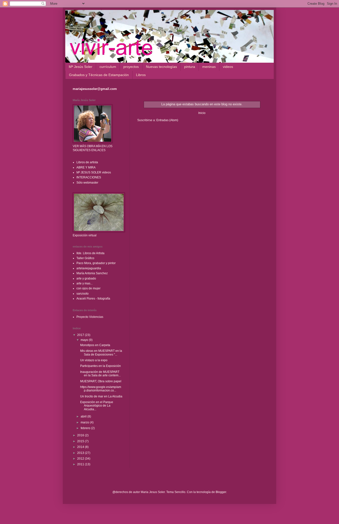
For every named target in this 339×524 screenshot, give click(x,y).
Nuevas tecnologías (161, 67)
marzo (85, 422)
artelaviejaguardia (88, 268)
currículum (108, 67)
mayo (85, 340)
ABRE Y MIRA (86, 167)
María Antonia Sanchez (92, 273)
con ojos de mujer (88, 288)
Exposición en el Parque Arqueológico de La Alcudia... (96, 405)
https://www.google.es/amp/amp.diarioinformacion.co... (100, 388)
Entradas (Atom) (167, 120)
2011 (81, 464)
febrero (86, 428)
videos (228, 67)
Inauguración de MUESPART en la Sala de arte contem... (100, 373)
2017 (81, 335)
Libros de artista (87, 162)
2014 (81, 447)
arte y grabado (86, 278)
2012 (81, 458)
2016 (81, 435)
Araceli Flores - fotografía (93, 298)
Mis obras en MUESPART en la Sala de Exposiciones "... (101, 352)
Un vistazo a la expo (93, 360)
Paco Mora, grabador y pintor (96, 263)
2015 (81, 441)
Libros (141, 75)
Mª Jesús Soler (80, 67)
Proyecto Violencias (89, 317)
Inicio (201, 113)
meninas (209, 67)
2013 (81, 453)
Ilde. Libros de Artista (90, 253)
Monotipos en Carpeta (95, 345)
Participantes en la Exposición (100, 366)
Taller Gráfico (85, 258)
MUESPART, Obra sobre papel (100, 381)
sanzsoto (82, 293)
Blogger (221, 492)
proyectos (131, 67)
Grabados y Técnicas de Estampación (99, 75)
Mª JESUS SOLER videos (93, 172)
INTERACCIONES (88, 177)
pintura (189, 67)
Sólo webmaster (87, 182)
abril (84, 416)
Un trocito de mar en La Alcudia (101, 396)
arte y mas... (84, 283)
